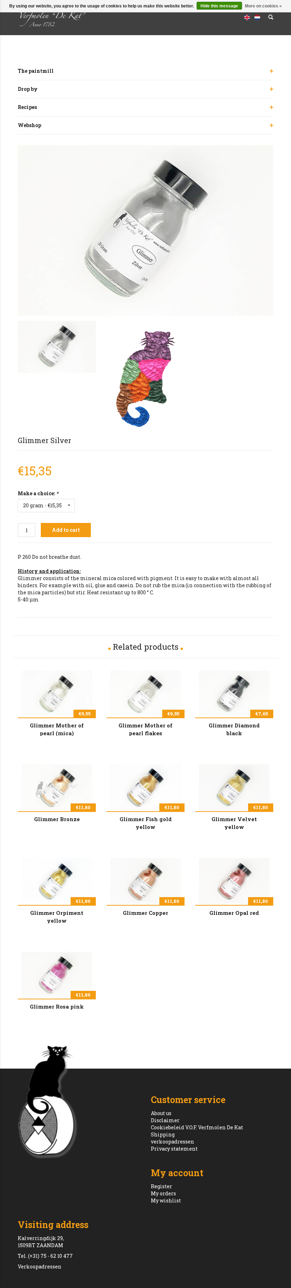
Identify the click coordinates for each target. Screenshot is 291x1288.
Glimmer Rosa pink (57, 1006)
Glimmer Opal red (234, 912)
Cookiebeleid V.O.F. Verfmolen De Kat (197, 1127)
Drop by (28, 89)
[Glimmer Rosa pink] (57, 975)
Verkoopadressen (39, 1266)
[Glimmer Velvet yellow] (234, 787)
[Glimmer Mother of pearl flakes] (145, 694)
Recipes (27, 107)
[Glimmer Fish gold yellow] (145, 787)
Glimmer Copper (145, 912)
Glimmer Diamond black (234, 729)
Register (161, 1186)
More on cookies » (263, 6)
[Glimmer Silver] (145, 230)
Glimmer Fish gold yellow (146, 822)
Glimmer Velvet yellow (234, 822)
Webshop (29, 125)
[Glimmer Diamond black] (234, 694)
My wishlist (166, 1200)
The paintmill (36, 70)
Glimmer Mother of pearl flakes (145, 729)
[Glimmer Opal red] (234, 881)
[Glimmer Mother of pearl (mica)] (57, 694)
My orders (163, 1193)
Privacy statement (174, 1148)
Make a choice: (38, 493)
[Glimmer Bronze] (57, 787)
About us (161, 1113)
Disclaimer (165, 1120)
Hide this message (219, 6)
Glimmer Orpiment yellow (56, 916)
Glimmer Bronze (57, 819)
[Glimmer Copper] (145, 881)
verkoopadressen (172, 1141)
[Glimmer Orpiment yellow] (57, 881)
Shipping (163, 1134)
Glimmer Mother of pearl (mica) (57, 729)
